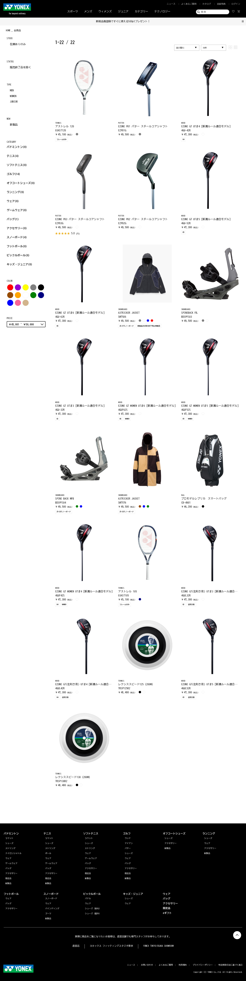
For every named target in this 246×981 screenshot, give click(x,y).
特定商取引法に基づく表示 (231, 965)
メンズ (88, 11)
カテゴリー (141, 11)
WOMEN (13, 96)
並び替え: (180, 48)
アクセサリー (17, 228)
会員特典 (221, 4)
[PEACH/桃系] (18, 303)
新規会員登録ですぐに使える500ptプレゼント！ (123, 21)
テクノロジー (162, 11)
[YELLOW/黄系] (25, 287)
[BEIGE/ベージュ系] (25, 303)
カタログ (206, 4)
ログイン (235, 4)
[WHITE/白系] (25, 295)
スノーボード (17, 237)
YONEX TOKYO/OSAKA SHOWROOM (158, 946)
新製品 (14, 124)
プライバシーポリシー (203, 965)
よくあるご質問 (188, 4)
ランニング (15, 192)
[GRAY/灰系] (33, 287)
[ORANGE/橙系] (18, 295)
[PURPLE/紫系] (18, 287)
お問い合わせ (147, 965)
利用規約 (183, 965)
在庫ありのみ (18, 44)
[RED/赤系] (10, 287)
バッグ (13, 219)
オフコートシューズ (21, 183)
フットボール (17, 246)
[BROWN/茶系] (10, 295)
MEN (12, 90)
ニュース (171, 4)
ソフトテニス (17, 165)
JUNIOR (14, 101)
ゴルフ (13, 174)
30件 (205, 48)
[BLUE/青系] (10, 303)
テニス (11, 156)
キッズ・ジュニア (19, 264)
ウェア (13, 201)
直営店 (75, 946)
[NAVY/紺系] (41, 295)
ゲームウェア (17, 210)
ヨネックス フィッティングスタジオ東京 (111, 946)
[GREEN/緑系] (33, 295)
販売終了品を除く (20, 67)
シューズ (208, 838)
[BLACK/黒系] (41, 287)
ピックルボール (18, 255)
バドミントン (15, 147)
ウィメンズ (105, 11)
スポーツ (72, 11)
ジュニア (123, 11)
